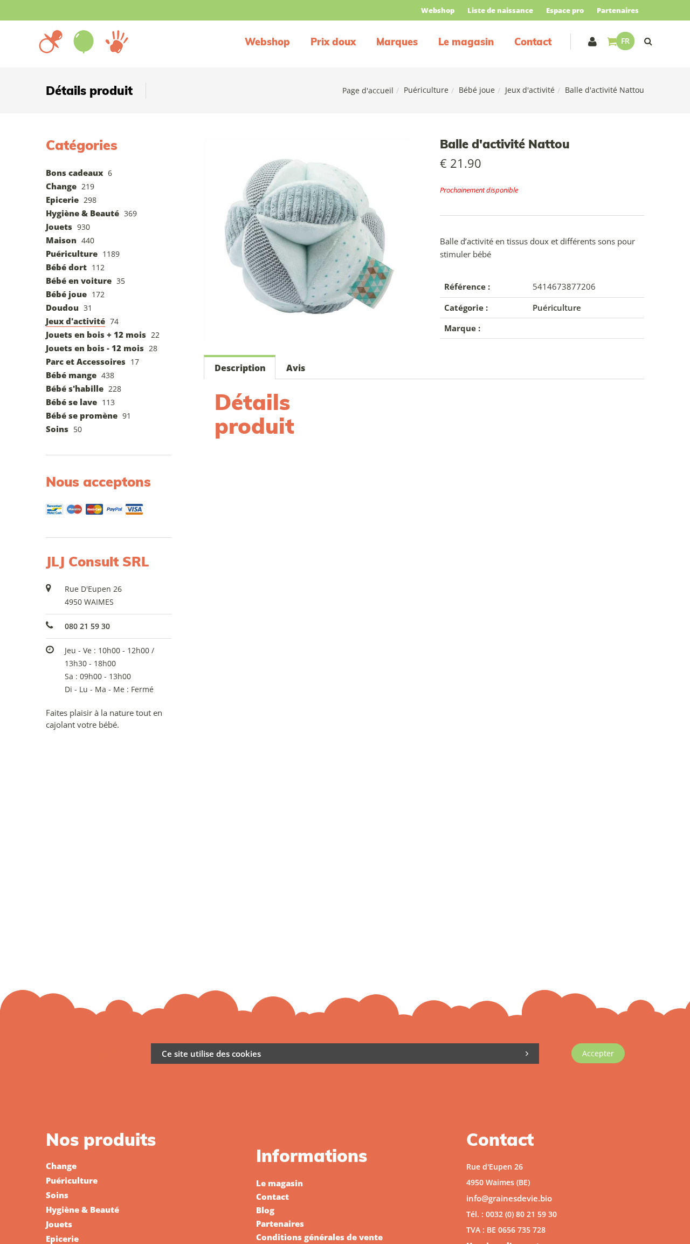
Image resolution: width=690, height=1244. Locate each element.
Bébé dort (66, 267)
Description (240, 368)
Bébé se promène (82, 415)
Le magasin (466, 42)
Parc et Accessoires (86, 361)
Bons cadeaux (74, 172)
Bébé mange (71, 375)
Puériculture (426, 90)
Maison (61, 240)
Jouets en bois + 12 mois (96, 334)
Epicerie (62, 199)
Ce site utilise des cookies (211, 1053)
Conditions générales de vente (319, 1237)
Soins (57, 428)
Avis (295, 368)
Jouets (59, 226)
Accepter (598, 1053)
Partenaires (618, 10)
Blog (265, 1210)
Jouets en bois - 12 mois (95, 348)
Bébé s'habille (75, 388)
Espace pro (565, 10)
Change (61, 186)
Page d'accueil (368, 90)
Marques (397, 42)
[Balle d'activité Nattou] (306, 145)
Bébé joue (477, 90)
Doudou (62, 307)
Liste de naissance (500, 10)
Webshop (437, 10)
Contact (532, 42)
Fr (625, 41)
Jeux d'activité (530, 90)
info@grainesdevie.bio (509, 1198)
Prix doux (333, 42)
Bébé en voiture (79, 280)
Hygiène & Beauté (82, 213)
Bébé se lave (71, 402)
